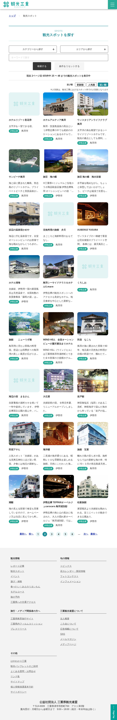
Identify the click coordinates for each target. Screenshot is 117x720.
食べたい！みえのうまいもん (25, 586)
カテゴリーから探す (33, 49)
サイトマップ (17, 681)
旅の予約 (15, 597)
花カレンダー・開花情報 (72, 571)
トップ (12, 15)
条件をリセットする (69, 66)
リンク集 (15, 676)
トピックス (66, 566)
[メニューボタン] (112, 4)
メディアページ (68, 644)
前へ (31, 533)
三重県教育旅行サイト (22, 618)
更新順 (80, 84)
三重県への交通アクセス (23, 602)
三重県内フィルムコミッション (27, 624)
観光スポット (17, 571)
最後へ (93, 533)
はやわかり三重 (19, 661)
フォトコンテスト (69, 576)
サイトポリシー (19, 692)
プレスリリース (19, 629)
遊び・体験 (16, 581)
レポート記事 (17, 566)
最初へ (23, 533)
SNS (62, 634)
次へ (86, 533)
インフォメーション (70, 581)
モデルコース (17, 592)
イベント (15, 576)
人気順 (91, 84)
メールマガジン (68, 639)
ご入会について (68, 624)
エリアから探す (84, 49)
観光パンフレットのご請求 (24, 666)
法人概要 (64, 618)
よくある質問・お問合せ (23, 671)
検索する (42, 66)
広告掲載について (69, 629)
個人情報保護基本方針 (22, 687)
